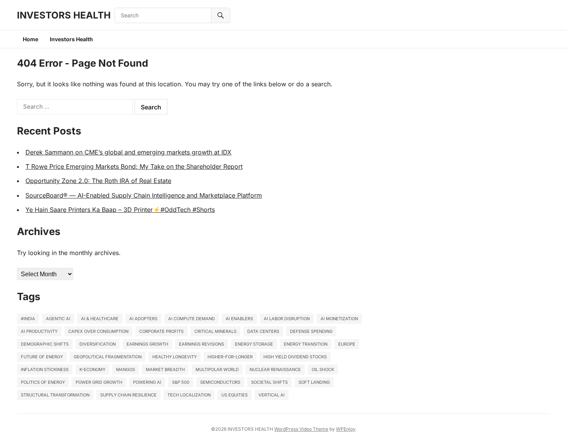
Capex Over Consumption (98, 331)
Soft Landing (314, 382)
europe (346, 344)
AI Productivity (39, 331)
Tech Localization (189, 395)
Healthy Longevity (174, 356)
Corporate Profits (161, 331)
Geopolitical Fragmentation (108, 356)
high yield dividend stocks (295, 356)
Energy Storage (254, 344)
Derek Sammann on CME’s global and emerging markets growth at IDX (128, 152)
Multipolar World (217, 369)
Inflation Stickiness (45, 369)
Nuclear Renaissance (275, 369)
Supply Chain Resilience (128, 395)
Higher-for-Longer (230, 356)
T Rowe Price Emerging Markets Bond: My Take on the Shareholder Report (134, 166)
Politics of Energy (43, 382)
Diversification (97, 344)
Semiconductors (220, 382)
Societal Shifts (269, 382)
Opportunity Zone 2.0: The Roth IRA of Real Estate (98, 181)
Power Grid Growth (99, 382)
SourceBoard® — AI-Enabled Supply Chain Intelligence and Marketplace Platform (143, 195)
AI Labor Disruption (287, 318)
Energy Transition (305, 344)
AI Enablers (239, 318)
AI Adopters (143, 318)
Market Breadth (165, 369)
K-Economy (92, 369)
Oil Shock (323, 369)
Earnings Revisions (201, 344)
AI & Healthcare (99, 318)
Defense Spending (311, 331)
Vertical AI (271, 395)
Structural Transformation (55, 395)
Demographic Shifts (45, 344)
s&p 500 (180, 382)
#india (28, 318)
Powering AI (147, 382)
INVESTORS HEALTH (64, 15)
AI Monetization (339, 318)
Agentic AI (58, 318)
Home (30, 39)
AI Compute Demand (191, 318)
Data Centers (263, 331)
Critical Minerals (215, 331)
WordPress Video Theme (301, 429)
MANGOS (125, 369)
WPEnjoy (346, 429)
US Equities (234, 395)
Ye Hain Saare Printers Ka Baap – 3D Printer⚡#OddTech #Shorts (120, 209)
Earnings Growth (147, 344)
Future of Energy (42, 356)
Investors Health (71, 39)
